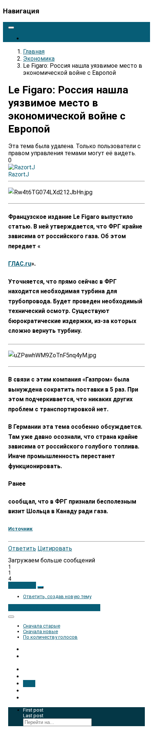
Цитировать (55, 548)
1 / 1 (29, 683)
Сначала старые (41, 626)
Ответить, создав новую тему (57, 596)
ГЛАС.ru (19, 263)
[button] (22, 585)
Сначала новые (40, 631)
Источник (20, 529)
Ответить (22, 548)
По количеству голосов (50, 637)
